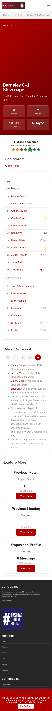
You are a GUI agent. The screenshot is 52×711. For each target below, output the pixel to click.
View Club (26, 568)
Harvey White (17, 373)
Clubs (3, 658)
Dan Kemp (13, 166)
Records (4, 664)
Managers (5, 670)
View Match (26, 496)
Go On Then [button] (26, 706)
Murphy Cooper (18, 365)
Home (6, 15)
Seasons (4, 653)
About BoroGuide (7, 600)
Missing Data (6, 684)
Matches (18, 15)
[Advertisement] (26, 55)
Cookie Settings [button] (33, 702)
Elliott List (16, 389)
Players (4, 641)
